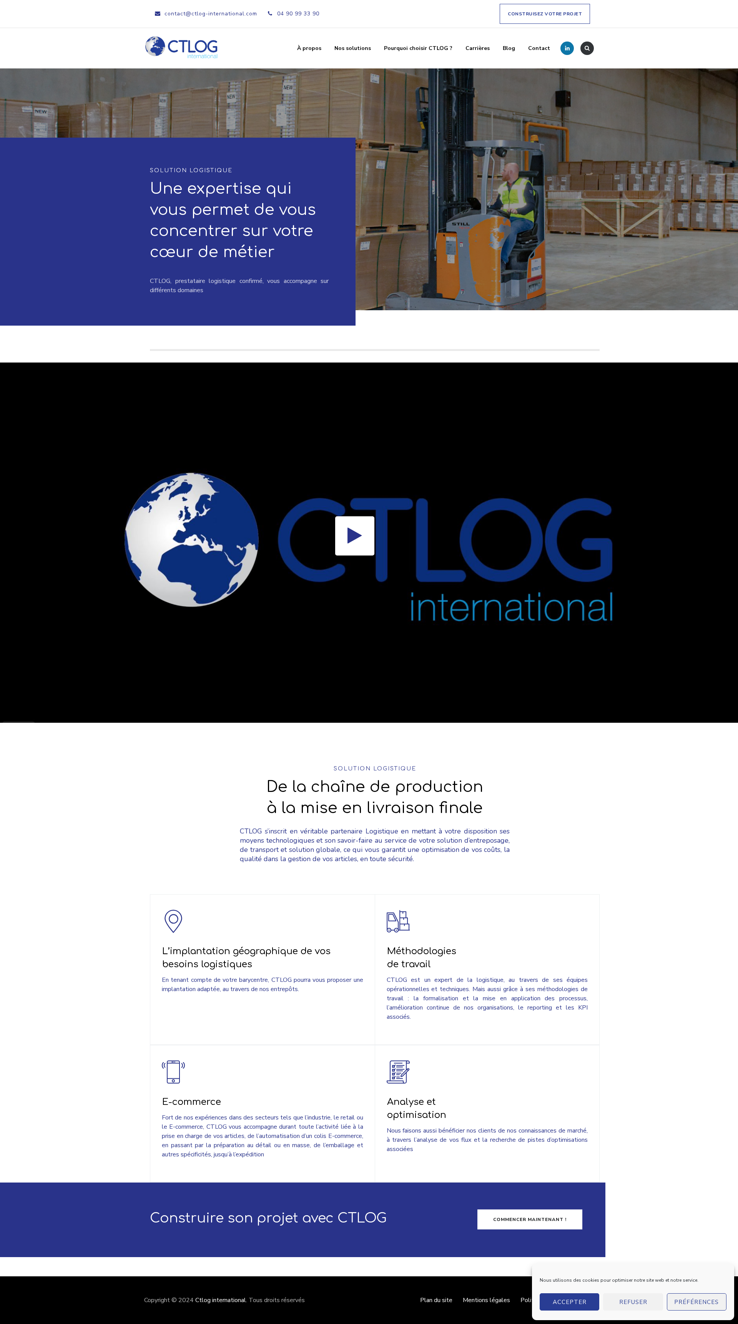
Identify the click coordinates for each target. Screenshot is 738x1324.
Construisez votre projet (545, 14)
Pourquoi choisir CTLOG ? (418, 48)
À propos (309, 48)
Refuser (633, 1302)
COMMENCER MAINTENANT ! (530, 1219)
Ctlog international (220, 1300)
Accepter (570, 1302)
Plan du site (436, 1300)
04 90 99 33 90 (298, 13)
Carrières (477, 48)
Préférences (696, 1302)
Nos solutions (352, 48)
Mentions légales (486, 1300)
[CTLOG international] (182, 48)
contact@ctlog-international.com (211, 13)
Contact (539, 48)
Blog (509, 48)
